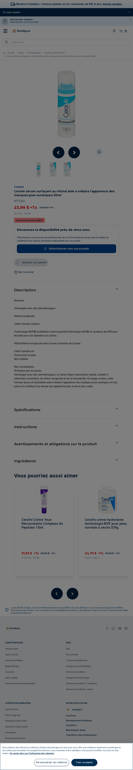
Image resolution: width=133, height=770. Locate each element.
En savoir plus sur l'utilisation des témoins (32, 753)
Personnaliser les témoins (51, 762)
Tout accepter (84, 762)
